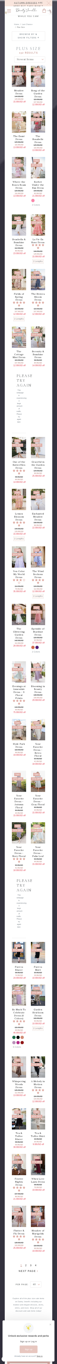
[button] (9, 10)
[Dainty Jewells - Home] (26, 11)
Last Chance (27, 24)
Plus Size (21, 27)
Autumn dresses (25, 3)
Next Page (28, 1271)
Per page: (22, 1284)
